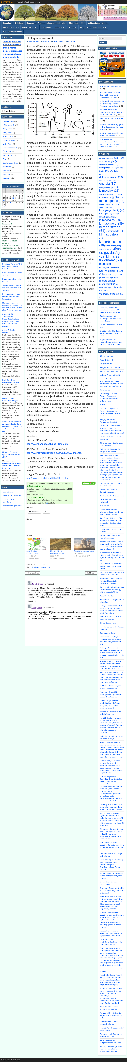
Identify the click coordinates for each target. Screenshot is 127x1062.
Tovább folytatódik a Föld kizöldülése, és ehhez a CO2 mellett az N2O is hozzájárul (110, 310)
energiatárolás (106, 187)
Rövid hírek (72, 27)
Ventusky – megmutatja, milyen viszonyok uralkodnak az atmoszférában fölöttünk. (111, 1049)
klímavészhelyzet (113, 246)
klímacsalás (110, 220)
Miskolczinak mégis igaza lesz (111, 86)
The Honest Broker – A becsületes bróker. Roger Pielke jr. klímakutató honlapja (111, 942)
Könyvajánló (46, 27)
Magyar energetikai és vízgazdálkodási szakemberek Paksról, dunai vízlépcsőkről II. (111, 342)
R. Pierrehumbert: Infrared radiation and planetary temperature (11, 296)
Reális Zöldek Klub (106, 360)
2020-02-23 (46, 41)
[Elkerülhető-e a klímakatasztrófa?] (60, 544)
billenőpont (35, 567)
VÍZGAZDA (105, 291)
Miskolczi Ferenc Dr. (10, 148)
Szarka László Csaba (10, 163)
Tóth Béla (6, 170)
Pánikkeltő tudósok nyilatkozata (111, 118)
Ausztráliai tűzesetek (108, 165)
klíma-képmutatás (108, 217)
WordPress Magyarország (12, 506)
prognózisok (108, 284)
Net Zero (107, 278)
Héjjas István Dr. (59, 41)
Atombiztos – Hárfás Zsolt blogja (111, 371)
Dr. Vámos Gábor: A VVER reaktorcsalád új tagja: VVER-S (12, 266)
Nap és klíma (110, 274)
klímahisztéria (45, 567)
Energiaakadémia (106, 364)
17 (4, 200)
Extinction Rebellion (107, 194)
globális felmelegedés (111, 198)
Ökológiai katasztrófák (40, 38)
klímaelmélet (111, 223)
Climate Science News (108, 623)
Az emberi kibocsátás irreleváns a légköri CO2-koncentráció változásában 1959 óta (112, 95)
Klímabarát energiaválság (84, 551)
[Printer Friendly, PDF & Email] (88, 483)
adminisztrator (34, 41)
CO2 (113, 170)
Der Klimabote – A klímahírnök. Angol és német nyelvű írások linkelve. (111, 566)
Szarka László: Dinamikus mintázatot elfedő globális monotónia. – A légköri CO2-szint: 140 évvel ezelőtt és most (12, 426)
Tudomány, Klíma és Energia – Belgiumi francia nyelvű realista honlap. (111, 1015)
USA (117, 287)
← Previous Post (32, 573)
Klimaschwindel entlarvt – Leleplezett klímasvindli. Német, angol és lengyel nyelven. (111, 512)
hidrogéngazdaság (111, 210)
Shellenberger (105, 288)
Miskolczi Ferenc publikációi (110, 375)
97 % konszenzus (106, 158)
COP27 (102, 174)
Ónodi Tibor (7, 151)
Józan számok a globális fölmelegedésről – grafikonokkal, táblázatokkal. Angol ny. (111, 694)
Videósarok (59, 27)
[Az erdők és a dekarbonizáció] (37, 544)
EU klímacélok (109, 188)
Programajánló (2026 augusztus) (93, 27)
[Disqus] (61, 611)
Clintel (103, 171)
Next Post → (91, 573)
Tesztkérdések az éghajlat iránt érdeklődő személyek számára (11, 288)
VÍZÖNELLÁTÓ (105, 405)
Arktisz (119, 158)
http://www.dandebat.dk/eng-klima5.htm (47, 444)
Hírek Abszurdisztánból (12, 32)
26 (10, 202)
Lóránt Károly (7, 144)
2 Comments (72, 41)
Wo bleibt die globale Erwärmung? (112, 496)
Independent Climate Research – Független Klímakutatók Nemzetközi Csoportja (111, 581)
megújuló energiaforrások (109, 267)
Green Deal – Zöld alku (110, 204)
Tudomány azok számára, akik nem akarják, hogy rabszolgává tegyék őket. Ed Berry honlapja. (111, 807)
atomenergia (109, 161)
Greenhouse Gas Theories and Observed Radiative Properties (11, 465)
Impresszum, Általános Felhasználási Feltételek (46, 23)
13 (13, 198)
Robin (5, 159)
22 (19, 200)
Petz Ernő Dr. (8, 155)
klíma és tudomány (110, 258)
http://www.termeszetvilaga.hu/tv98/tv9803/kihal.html (54, 453)
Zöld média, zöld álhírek (97, 23)
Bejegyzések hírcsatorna (12, 496)
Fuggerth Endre (8, 121)
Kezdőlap (7, 23)
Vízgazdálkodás (109, 293)
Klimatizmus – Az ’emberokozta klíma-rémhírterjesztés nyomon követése (111, 875)
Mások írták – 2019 (77, 23)
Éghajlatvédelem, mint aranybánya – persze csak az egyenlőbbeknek (110, 318)
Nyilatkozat (19, 23)
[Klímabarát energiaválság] (84, 544)
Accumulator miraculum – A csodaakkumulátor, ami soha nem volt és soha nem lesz (112, 112)
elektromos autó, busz (109, 180)
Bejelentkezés (8, 492)
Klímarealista (7, 1)
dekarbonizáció (111, 177)
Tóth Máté (6, 174)
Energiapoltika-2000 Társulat (110, 368)
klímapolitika (108, 236)
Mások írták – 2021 (30, 27)
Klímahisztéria (105, 390)
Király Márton (7, 133)
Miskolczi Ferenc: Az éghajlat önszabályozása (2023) (11, 454)
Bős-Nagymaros (117, 168)
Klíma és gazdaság (110, 252)
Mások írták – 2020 (11, 27)
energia (107, 183)
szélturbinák (7, 167)
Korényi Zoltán (8, 136)
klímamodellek (115, 231)
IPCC (104, 213)
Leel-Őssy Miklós (9, 140)
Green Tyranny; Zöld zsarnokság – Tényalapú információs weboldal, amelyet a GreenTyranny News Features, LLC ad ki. (111, 864)
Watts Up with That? (107, 596)
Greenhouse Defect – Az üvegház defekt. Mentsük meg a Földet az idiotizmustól (112, 890)
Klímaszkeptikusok (106, 356)
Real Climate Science (107, 633)
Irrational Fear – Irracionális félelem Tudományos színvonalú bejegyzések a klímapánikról (111, 933)
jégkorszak (114, 214)
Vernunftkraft (104, 506)
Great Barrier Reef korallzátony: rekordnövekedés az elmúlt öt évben (111, 333)
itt (47, 503)
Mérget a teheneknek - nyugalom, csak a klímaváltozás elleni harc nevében (112, 127)
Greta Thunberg (105, 207)
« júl (3, 207)
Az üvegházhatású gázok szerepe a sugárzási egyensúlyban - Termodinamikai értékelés (112, 103)
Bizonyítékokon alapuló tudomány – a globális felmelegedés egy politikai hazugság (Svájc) (112, 589)
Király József (7, 129)
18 (7, 200)
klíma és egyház (105, 249)
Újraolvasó (6, 178)
